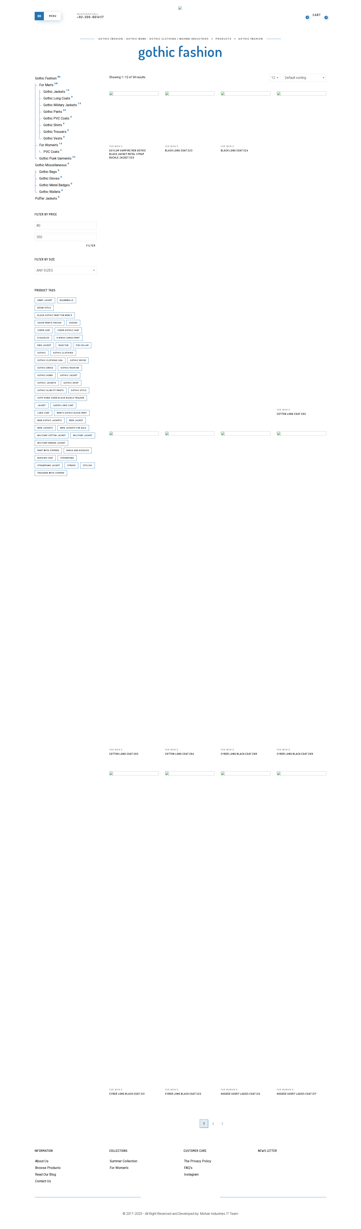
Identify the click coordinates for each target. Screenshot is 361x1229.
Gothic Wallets (49, 192)
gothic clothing (63, 353)
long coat (43, 413)
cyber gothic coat (68, 330)
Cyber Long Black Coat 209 (295, 753)
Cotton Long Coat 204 (179, 753)
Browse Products (48, 1168)
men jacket (76, 420)
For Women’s (119, 1168)
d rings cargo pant (68, 338)
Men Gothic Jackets (49, 420)
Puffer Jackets (46, 198)
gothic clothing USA (50, 360)
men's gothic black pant (72, 413)
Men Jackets (45, 428)
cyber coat (43, 330)
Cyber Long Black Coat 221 (127, 1093)
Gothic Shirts (52, 125)
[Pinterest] (170, 1198)
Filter (91, 245)
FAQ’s (188, 1168)
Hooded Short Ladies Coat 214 (240, 1093)
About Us (41, 1161)
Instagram (191, 1174)
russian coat (45, 458)
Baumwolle (66, 300)
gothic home (45, 375)
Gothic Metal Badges (54, 185)
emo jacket (44, 345)
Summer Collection (123, 1161)
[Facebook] (160, 1198)
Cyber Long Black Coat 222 (183, 1093)
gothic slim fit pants (50, 390)
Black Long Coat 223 (179, 150)
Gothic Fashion (46, 78)
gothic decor (78, 360)
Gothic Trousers (54, 132)
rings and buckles (77, 450)
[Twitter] (149, 1198)
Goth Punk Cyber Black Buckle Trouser (60, 398)
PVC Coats (51, 152)
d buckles (43, 338)
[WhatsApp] (211, 1198)
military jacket (82, 435)
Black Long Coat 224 (234, 150)
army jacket (44, 300)
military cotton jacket (51, 435)
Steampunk (67, 458)
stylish (87, 465)
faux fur (63, 345)
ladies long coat (63, 405)
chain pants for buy (49, 323)
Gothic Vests (52, 138)
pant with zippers (48, 450)
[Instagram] (201, 1198)
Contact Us (43, 1181)
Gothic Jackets (54, 92)
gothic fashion (70, 368)
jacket (41, 405)
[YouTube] (180, 1198)
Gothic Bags (48, 172)
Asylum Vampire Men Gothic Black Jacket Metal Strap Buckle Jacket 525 (127, 154)
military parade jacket (51, 443)
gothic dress (45, 368)
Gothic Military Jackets (60, 105)
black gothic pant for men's (54, 315)
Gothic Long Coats (56, 98)
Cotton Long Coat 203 (124, 753)
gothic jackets (46, 383)
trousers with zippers (50, 473)
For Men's (46, 85)
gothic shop (71, 383)
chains (73, 323)
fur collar (82, 345)
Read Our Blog (45, 1174)
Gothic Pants (52, 112)
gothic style (78, 390)
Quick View (152, 100)
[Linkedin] (190, 1198)
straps (71, 465)
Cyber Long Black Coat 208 (239, 753)
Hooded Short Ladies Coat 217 (297, 1093)
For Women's (48, 145)
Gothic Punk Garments (55, 158)
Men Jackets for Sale (73, 428)
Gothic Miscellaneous (51, 165)
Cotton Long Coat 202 (291, 413)
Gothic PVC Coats (56, 118)
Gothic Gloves (49, 178)
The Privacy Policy (197, 1161)
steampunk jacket (48, 465)
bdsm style (44, 308)
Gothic (41, 353)
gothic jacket (69, 375)
